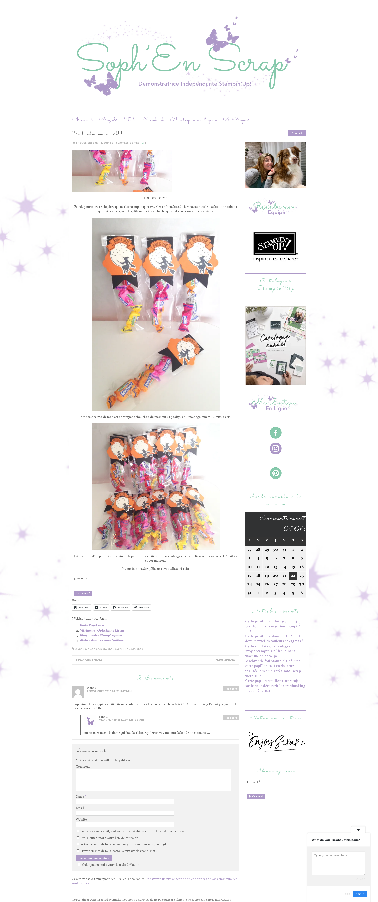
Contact (153, 120)
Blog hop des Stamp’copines (101, 635)
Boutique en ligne (193, 120)
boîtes (134, 142)
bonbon (82, 649)
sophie (108, 142)
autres (123, 142)
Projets (108, 120)
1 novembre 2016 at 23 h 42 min (109, 691)
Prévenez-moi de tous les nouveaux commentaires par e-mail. (123, 844)
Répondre (231, 688)
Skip (347, 893)
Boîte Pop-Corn (92, 625)
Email (80, 808)
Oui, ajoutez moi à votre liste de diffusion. (111, 865)
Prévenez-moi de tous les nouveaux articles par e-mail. (118, 851)
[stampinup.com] (275, 382)
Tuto (130, 120)
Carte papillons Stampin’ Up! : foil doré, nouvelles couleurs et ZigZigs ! (274, 639)
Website (81, 820)
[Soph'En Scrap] (189, 58)
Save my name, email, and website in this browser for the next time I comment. (134, 831)
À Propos (236, 120)
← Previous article (87, 660)
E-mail (80, 579)
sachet (136, 649)
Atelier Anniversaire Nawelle (102, 640)
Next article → (227, 660)
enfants (98, 649)
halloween (118, 649)
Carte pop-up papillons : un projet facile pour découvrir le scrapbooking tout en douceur (275, 686)
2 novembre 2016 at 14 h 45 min (121, 720)
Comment (83, 767)
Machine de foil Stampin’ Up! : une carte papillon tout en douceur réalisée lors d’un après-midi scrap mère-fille (273, 669)
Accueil (82, 120)
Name (80, 797)
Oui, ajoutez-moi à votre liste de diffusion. (109, 838)
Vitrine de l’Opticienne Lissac (102, 630)
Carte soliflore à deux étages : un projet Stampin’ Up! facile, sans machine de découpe (271, 651)
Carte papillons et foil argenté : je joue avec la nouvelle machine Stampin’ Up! (275, 626)
